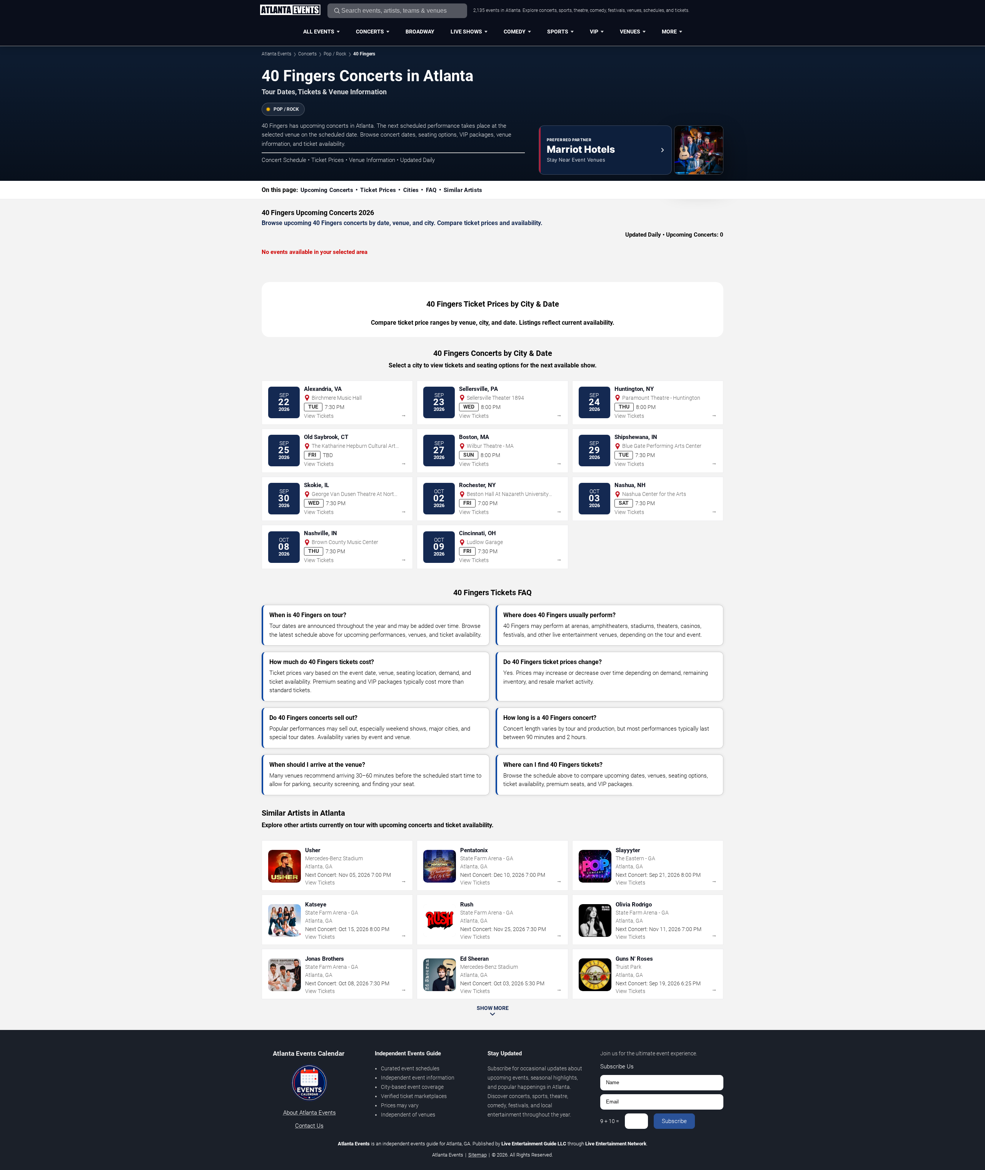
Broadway (420, 31)
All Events (318, 31)
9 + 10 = (609, 1121)
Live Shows (466, 31)
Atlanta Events (276, 54)
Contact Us (309, 1125)
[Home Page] (290, 10)
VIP (594, 31)
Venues (630, 31)
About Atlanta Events (309, 1112)
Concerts (370, 31)
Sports (557, 31)
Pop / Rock (335, 54)
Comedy (515, 31)
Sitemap (477, 1155)
